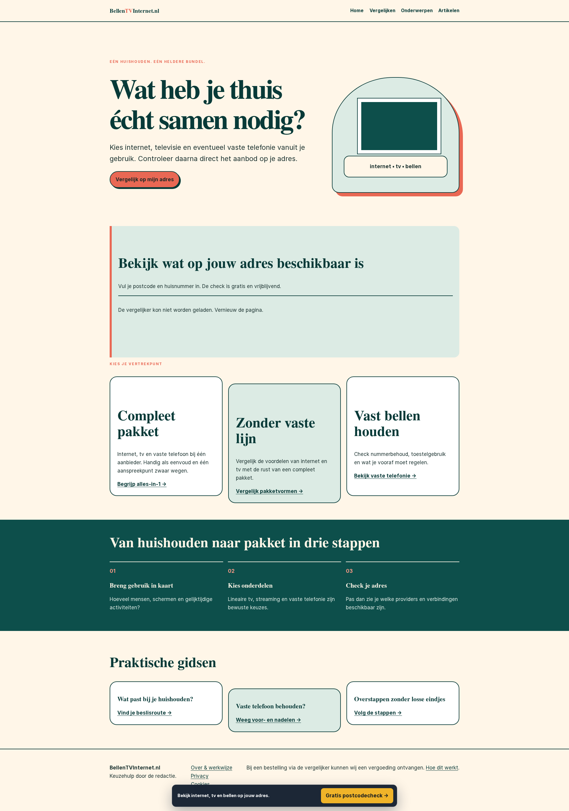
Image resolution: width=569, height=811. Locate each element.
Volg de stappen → (378, 713)
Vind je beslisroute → (144, 713)
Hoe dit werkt (442, 768)
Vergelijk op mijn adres (145, 179)
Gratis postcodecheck (357, 796)
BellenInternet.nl (134, 11)
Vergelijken (382, 10)
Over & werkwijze (211, 768)
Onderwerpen (417, 10)
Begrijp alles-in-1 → (142, 484)
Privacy (200, 776)
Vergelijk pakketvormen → (269, 491)
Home (357, 10)
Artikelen (448, 10)
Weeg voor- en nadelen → (268, 720)
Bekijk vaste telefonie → (385, 476)
